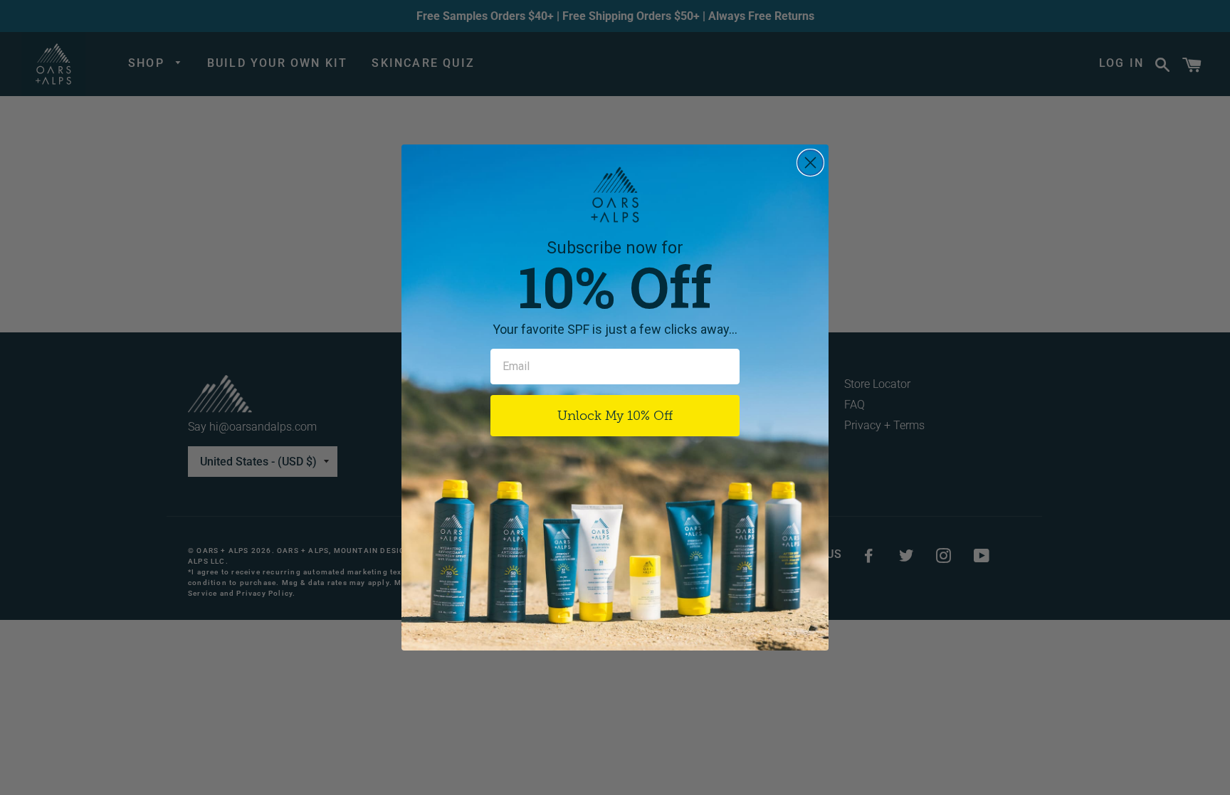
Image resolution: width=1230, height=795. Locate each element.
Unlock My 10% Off (615, 415)
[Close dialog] (810, 162)
